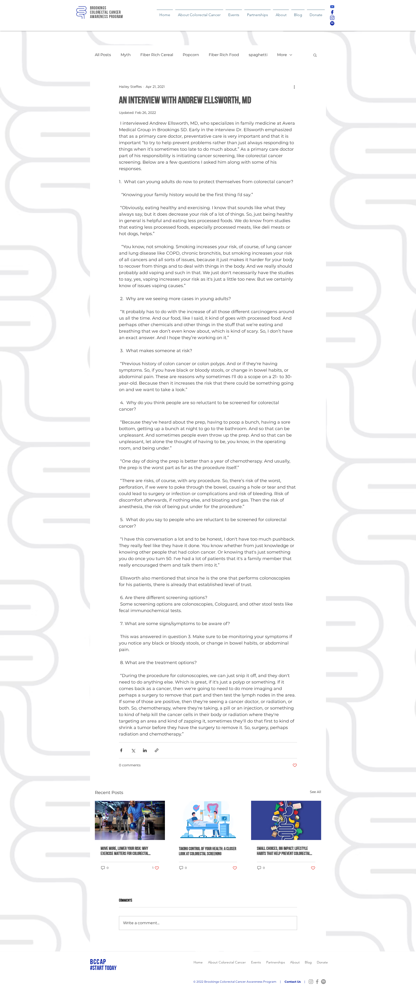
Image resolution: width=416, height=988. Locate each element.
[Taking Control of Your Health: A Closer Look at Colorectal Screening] (208, 820)
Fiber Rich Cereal (156, 54)
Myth (126, 54)
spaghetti (258, 54)
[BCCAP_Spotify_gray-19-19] (323, 982)
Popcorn (191, 54)
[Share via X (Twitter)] (133, 750)
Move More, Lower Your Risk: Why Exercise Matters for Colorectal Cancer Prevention (125, 851)
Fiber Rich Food (224, 54)
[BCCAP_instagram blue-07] (332, 18)
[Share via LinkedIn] (145, 750)
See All (315, 792)
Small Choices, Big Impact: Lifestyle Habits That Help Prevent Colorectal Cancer (283, 851)
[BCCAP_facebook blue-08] (332, 12)
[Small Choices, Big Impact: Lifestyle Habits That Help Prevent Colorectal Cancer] (286, 820)
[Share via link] (156, 750)
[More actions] (294, 87)
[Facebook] (317, 982)
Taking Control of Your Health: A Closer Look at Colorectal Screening (207, 851)
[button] (315, 55)
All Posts (103, 54)
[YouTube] (332, 7)
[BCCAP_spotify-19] (332, 23)
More (282, 54)
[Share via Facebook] (121, 750)
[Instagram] (311, 982)
